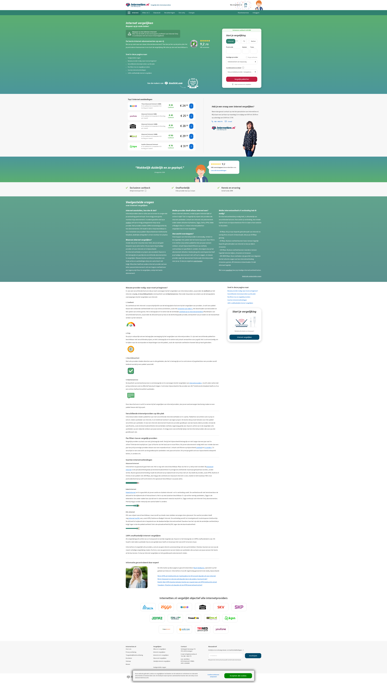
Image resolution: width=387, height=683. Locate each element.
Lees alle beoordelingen (218, 170)
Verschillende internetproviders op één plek (141, 64)
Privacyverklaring (131, 652)
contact (226, 111)
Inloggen (256, 13)
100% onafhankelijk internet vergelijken (140, 73)
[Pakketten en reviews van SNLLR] (175, 618)
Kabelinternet (131, 492)
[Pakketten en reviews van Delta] (148, 607)
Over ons (128, 649)
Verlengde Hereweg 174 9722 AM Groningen (188, 650)
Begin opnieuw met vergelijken (243, 84)
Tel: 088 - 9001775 (186, 656)
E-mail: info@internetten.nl (189, 654)
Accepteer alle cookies (238, 676)
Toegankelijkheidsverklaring (134, 655)
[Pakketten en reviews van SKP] (239, 607)
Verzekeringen (169, 13)
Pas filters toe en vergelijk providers (139, 67)
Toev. (252, 47)
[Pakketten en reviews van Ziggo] (166, 607)
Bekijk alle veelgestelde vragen (251, 276)
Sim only (182, 13)
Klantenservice (243, 13)
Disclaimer (129, 658)
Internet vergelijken (159, 652)
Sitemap (128, 661)
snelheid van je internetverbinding (191, 312)
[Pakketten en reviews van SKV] (220, 607)
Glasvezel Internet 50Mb (149, 114)
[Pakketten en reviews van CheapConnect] (166, 629)
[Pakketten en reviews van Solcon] (184, 629)
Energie (191, 13)
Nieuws (128, 664)
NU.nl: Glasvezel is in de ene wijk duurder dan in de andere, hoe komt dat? (182, 579)
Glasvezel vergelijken (159, 658)
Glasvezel (156, 13)
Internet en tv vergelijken (161, 655)
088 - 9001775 (218, 122)
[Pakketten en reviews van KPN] (230, 618)
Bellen (253, 41)
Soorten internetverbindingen (137, 70)
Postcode (229, 47)
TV (244, 41)
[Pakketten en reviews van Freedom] (193, 618)
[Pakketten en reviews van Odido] (184, 607)
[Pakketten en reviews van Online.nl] (211, 618)
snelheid (199, 447)
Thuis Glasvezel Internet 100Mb (151, 104)
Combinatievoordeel (233, 68)
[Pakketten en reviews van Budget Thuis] (202, 607)
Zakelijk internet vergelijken (161, 661)
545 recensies (204, 47)
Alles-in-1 (146, 13)
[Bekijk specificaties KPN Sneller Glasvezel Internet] (133, 146)
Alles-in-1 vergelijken (159, 649)
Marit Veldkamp (198, 568)
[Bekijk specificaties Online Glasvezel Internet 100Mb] (133, 136)
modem (128, 223)
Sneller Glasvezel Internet (149, 144)
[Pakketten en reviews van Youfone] (220, 629)
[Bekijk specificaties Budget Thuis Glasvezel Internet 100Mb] (133, 126)
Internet (231, 41)
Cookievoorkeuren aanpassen (213, 676)
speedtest (229, 270)
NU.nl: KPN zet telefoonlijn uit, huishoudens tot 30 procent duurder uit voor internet (187, 576)
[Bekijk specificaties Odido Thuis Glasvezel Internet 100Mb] (133, 106)
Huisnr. (244, 47)
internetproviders (195, 383)
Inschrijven (253, 655)
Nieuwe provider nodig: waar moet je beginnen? (142, 61)
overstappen (198, 261)
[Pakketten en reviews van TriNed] (202, 629)
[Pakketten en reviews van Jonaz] (157, 618)
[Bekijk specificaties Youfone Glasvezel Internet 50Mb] (133, 116)
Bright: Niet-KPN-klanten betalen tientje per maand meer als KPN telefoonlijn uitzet (187, 582)
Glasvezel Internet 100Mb (149, 124)
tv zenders (208, 447)
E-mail (230, 122)
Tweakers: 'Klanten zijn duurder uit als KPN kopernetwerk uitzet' (180, 585)
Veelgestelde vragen (134, 58)
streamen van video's (185, 309)
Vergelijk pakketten (242, 79)
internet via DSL (134, 518)
